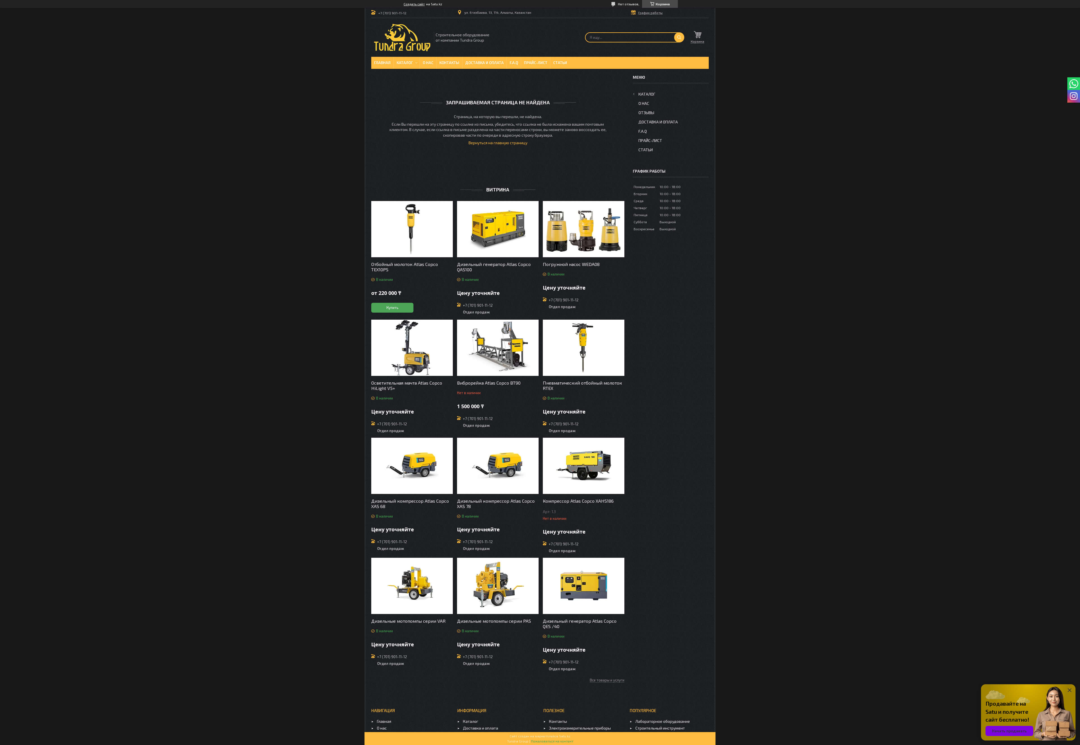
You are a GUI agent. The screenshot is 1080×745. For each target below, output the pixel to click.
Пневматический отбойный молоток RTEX (582, 385)
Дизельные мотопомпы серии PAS (494, 621)
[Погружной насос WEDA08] (583, 229)
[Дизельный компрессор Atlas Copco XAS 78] (498, 466)
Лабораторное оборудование (662, 721)
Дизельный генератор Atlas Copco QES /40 (579, 623)
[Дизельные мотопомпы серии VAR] (412, 586)
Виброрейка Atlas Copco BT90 (489, 382)
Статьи (560, 62)
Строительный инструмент (660, 728)
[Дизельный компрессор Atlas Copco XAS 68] (412, 466)
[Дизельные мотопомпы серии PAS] (498, 586)
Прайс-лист (535, 62)
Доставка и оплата (484, 62)
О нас (428, 62)
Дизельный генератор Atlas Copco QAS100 (494, 266)
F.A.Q (514, 62)
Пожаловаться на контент (552, 741)
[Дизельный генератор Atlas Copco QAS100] (498, 229)
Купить (392, 307)
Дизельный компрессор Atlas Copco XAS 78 (496, 503)
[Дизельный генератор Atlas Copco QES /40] (583, 586)
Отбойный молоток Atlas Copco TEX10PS (404, 266)
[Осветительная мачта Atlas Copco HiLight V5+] (412, 348)
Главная (382, 62)
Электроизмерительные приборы (580, 728)
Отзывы (646, 112)
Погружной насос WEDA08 (571, 264)
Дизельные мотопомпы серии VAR (408, 621)
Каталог (405, 62)
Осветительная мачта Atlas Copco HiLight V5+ (406, 385)
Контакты (449, 62)
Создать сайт (414, 4)
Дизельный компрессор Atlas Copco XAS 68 (410, 503)
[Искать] (679, 37)
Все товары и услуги (607, 680)
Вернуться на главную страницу (498, 142)
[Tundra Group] (402, 37)
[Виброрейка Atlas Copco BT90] (498, 348)
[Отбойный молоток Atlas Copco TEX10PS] (412, 229)
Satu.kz (564, 736)
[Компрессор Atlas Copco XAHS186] (583, 466)
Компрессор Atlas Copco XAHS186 (578, 501)
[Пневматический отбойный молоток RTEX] (583, 348)
